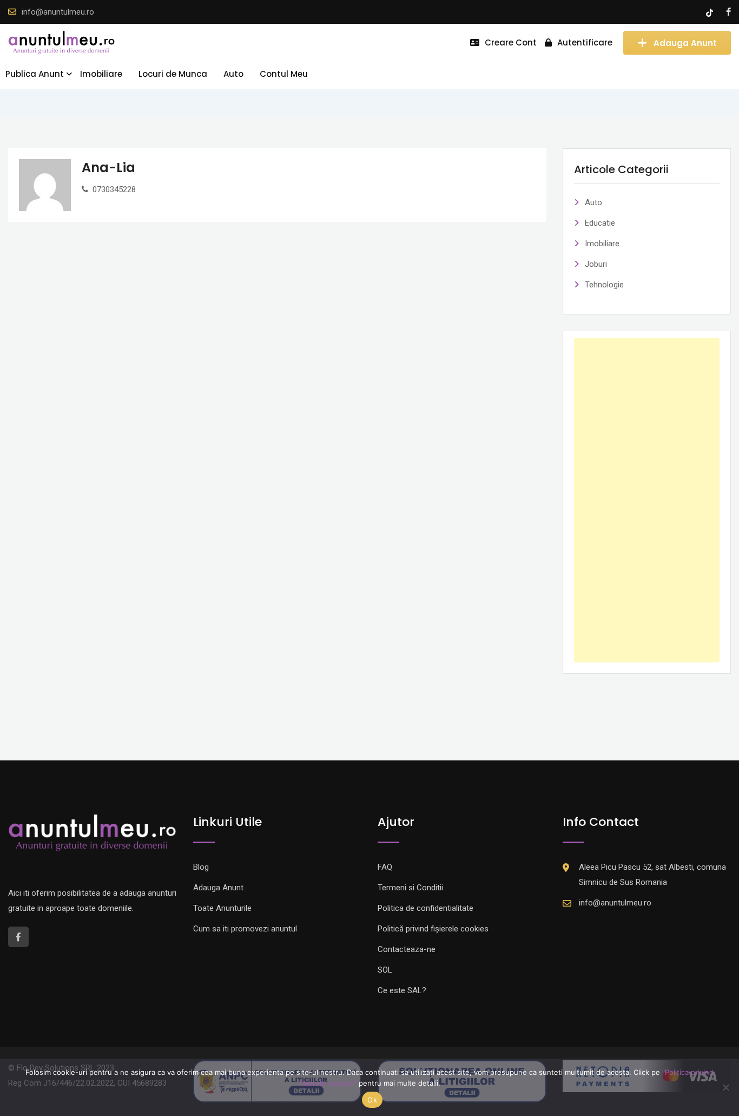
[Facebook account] (728, 12)
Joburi (596, 264)
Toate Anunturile (222, 908)
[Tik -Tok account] (710, 12)
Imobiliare (101, 74)
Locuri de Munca (172, 74)
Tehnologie (604, 285)
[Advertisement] (647, 500)
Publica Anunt (34, 74)
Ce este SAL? (402, 990)
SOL (385, 970)
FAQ (385, 867)
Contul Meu (284, 74)
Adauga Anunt (685, 42)
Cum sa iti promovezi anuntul (245, 929)
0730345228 (114, 189)
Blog (201, 867)
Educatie (600, 223)
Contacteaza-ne (407, 949)
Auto (233, 74)
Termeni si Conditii (410, 887)
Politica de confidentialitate (425, 908)
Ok (372, 1099)
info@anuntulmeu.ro (58, 12)
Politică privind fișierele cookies (433, 929)
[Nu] (725, 1087)
